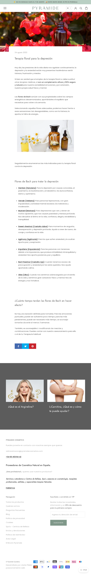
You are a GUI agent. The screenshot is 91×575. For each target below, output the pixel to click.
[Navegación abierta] (5, 8)
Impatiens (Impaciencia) (29, 249)
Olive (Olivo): (23, 274)
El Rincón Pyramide (14, 543)
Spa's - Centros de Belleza (17, 526)
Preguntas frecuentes (15, 510)
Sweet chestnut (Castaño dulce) (33, 226)
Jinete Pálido (26, 565)
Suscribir (58, 523)
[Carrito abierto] (86, 8)
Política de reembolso (15, 534)
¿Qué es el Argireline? (21, 407)
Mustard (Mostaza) (26, 210)
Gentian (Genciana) (27, 188)
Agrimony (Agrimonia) (28, 239)
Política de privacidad (15, 518)
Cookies (9, 522)
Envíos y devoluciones (15, 530)
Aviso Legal (11, 538)
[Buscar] (81, 8)
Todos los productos (15, 502)
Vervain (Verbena (26, 200)
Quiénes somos (13, 506)
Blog (8, 514)
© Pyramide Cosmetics (13, 562)
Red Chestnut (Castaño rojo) (31, 262)
